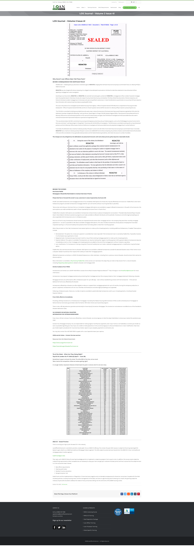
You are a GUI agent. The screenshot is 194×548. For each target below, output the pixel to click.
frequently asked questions (65, 263)
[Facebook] (54, 527)
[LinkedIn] (64, 527)
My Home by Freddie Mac (78, 260)
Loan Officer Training (89, 523)
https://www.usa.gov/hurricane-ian (62, 342)
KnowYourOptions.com (127, 270)
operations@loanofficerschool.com (62, 514)
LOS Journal (64, 484)
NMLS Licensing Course (90, 512)
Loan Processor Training (90, 526)
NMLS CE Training (89, 515)
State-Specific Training (90, 530)
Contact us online (58, 516)
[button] (139, 7)
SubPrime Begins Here (59, 455)
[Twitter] (59, 527)
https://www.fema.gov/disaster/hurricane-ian (65, 346)
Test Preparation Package (91, 519)
